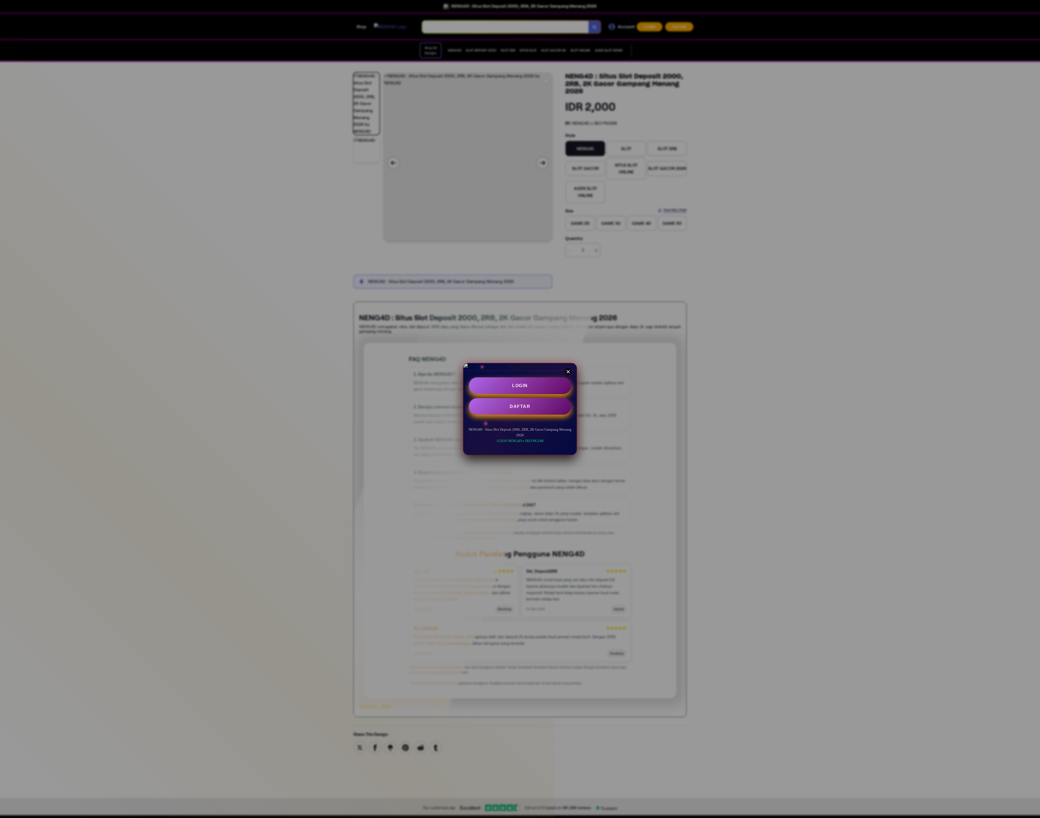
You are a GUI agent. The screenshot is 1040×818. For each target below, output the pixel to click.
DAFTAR (520, 406)
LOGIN (520, 385)
